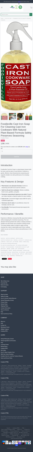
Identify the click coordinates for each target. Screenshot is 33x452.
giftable (8, 248)
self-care (22, 253)
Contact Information (5, 308)
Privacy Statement (14, 431)
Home (2, 18)
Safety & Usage (4, 296)
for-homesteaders (10, 247)
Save (10, 258)
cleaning (15, 240)
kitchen (10, 250)
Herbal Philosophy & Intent (7, 300)
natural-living (15, 252)
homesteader (21, 248)
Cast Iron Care (8, 18)
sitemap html (4, 433)
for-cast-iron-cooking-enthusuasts (9, 243)
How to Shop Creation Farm (8, 429)
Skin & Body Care (5, 281)
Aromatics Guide (21, 436)
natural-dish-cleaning (6, 252)
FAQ (2, 311)
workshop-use (19, 255)
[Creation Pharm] (16, 7)
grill (16, 248)
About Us (19, 429)
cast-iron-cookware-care (7, 240)
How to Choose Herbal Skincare (8, 298)
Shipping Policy (4, 306)
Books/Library (4, 346)
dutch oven (9, 241)
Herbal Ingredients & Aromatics (8, 340)
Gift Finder (3, 350)
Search (8, 428)
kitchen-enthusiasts (17, 250)
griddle (12, 248)
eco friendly (15, 241)
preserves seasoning (6, 253)
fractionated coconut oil (20, 247)
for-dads (3, 247)
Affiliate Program (5, 329)
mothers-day (26, 250)
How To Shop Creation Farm (8, 352)
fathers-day (26, 241)
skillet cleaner (28, 253)
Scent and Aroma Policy (6, 313)
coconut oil (21, 240)
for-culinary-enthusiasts (21, 245)
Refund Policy (4, 304)
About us (3, 321)
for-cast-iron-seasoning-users (8, 245)
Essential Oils (4, 283)
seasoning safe (15, 253)
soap (8, 255)
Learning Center (5, 344)
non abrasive (22, 252)
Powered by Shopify (21, 448)
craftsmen (3, 241)
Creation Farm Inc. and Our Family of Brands (12, 356)
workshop (12, 255)
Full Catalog (4, 286)
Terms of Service (5, 310)
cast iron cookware (10, 238)
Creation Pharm (5, 138)
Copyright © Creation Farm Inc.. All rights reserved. (15, 432)
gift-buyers (3, 248)
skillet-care (3, 255)
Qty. (2, 148)
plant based (29, 252)
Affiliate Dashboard (14, 433)
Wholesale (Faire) (5, 327)
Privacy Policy (4, 302)
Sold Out (16, 156)
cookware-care (28, 240)
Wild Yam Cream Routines (7, 354)
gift (28, 247)
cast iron (3, 238)
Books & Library (4, 284)
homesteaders (4, 250)
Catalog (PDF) (4, 331)
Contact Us (3, 325)
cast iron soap (19, 238)
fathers (20, 241)
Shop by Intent (4, 294)
